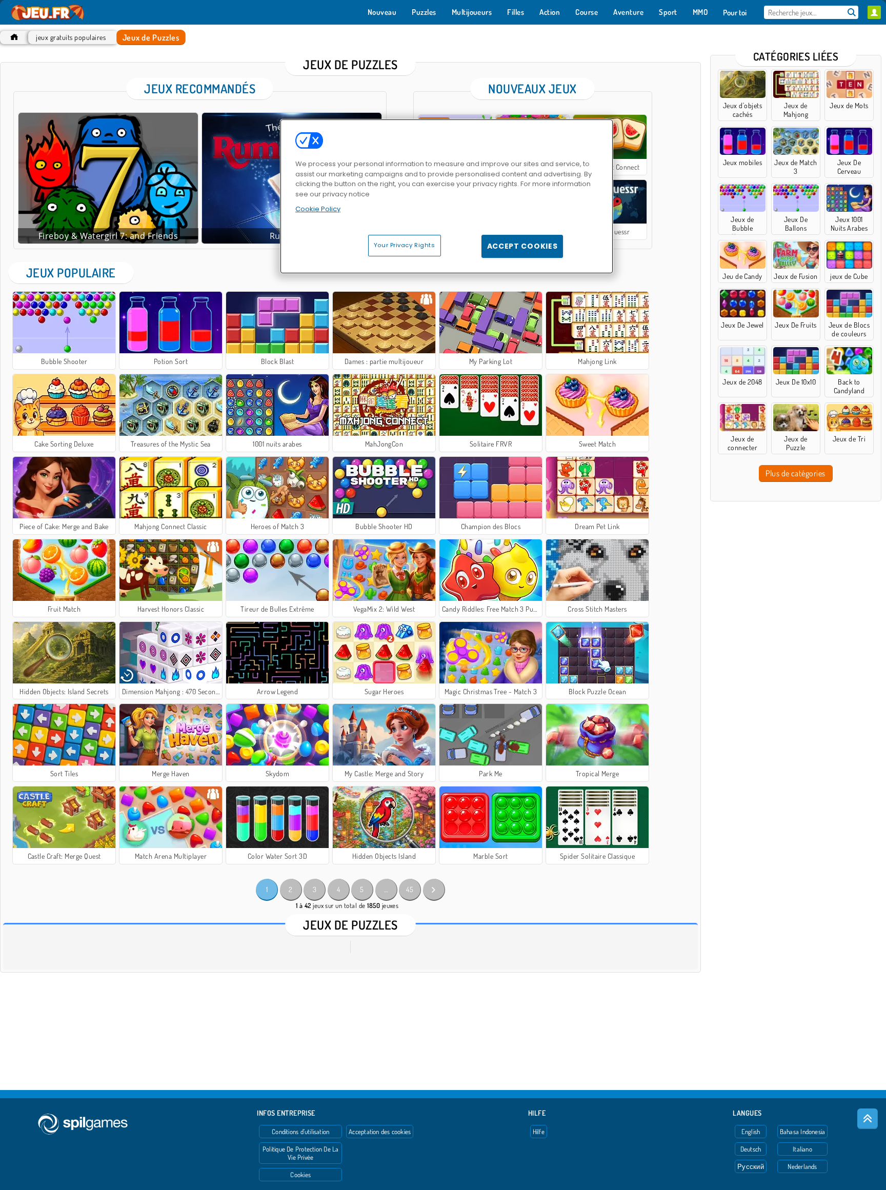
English (750, 1131)
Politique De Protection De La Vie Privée (300, 1153)
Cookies (300, 1175)
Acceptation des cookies (380, 1131)
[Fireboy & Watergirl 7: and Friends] (108, 178)
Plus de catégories (795, 473)
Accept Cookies (522, 246)
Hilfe (539, 1131)
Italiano (802, 1149)
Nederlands (802, 1166)
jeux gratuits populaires (71, 37)
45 (409, 889)
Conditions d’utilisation (300, 1131)
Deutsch (750, 1149)
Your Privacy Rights (404, 245)
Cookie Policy (317, 209)
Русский (750, 1166)
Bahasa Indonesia (802, 1131)
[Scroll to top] (867, 1118)
